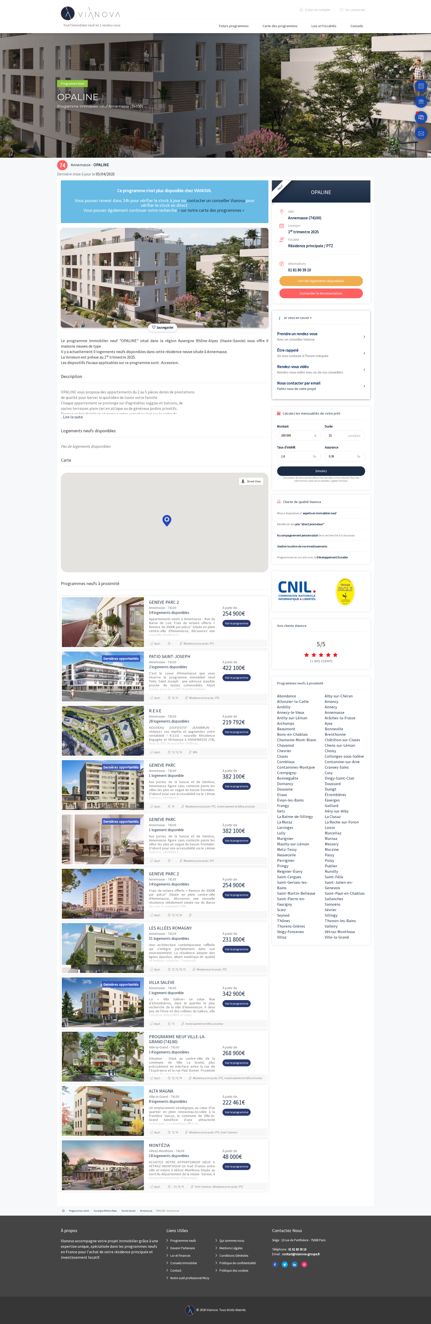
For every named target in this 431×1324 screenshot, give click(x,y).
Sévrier (330, 909)
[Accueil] (63, 1210)
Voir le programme (236, 623)
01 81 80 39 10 (299, 269)
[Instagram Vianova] (304, 1264)
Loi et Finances (180, 1255)
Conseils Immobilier (183, 1263)
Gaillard (331, 805)
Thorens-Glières (291, 926)
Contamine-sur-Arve (342, 761)
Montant (283, 426)
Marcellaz (333, 832)
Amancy (331, 701)
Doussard (332, 783)
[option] (164, 278)
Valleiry (331, 926)
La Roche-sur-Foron (342, 821)
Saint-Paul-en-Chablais (345, 893)
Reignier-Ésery (289, 871)
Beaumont (286, 728)
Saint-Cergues (289, 876)
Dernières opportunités (121, 658)
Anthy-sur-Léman (292, 717)
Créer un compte (317, 9)
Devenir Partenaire (182, 1248)
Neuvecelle (286, 854)
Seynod (283, 915)
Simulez (321, 471)
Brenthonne (335, 734)
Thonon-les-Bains (340, 920)
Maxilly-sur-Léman (293, 843)
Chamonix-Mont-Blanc (296, 739)
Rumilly (331, 871)
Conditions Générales (233, 1255)
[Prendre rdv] (421, 86)
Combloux (286, 761)
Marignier (285, 838)
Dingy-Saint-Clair (339, 778)
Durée (328, 426)
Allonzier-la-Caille (293, 701)
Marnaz (331, 838)
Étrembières (335, 794)
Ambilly (283, 706)
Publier (331, 865)
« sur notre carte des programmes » (211, 210)
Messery (331, 843)
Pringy (282, 865)
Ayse (328, 723)
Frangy (283, 805)
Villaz (282, 937)
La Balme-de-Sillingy (295, 816)
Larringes (285, 827)
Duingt (330, 789)
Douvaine (285, 789)
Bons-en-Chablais (292, 734)
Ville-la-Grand (337, 937)
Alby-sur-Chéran (339, 695)
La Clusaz (333, 816)
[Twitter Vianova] (285, 1264)
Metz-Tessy (287, 849)
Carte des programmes (280, 26)
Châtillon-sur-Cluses (342, 739)
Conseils (356, 26)
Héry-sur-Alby (336, 811)
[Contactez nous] (421, 133)
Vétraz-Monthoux (340, 931)
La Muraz (284, 821)
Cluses (282, 756)
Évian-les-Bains (290, 800)
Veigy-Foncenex (290, 931)
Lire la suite (72, 416)
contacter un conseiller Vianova (216, 200)
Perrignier (286, 860)
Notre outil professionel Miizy (189, 1278)
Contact (175, 1270)
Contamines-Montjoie (296, 767)
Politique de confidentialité (237, 1263)
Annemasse (334, 712)
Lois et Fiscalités (324, 26)
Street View (254, 481)
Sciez (281, 909)
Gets (281, 811)
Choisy (330, 750)
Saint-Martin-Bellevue (296, 893)
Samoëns (332, 904)
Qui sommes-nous (231, 1241)
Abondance (286, 695)
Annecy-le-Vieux (290, 712)
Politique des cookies (233, 1270)
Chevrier (284, 750)
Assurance (331, 447)
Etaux (282, 794)
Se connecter (354, 9)
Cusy (328, 772)
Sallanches (334, 898)
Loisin (330, 827)
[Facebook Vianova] (275, 1264)
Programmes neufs (183, 1241)
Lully (281, 832)
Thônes (283, 920)
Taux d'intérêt (286, 447)
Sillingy (331, 915)
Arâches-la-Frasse (340, 717)
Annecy (331, 706)
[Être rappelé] (421, 101)
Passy (329, 854)
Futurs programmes (234, 26)
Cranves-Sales (337, 767)
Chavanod (285, 745)
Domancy (285, 783)
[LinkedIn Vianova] (295, 1264)
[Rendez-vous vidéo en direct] (421, 117)
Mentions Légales (230, 1248)
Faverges (332, 800)
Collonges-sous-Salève (344, 756)
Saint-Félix (334, 876)
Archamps (285, 723)
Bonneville (334, 728)
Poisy (329, 860)
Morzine (332, 849)
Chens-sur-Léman (340, 745)
